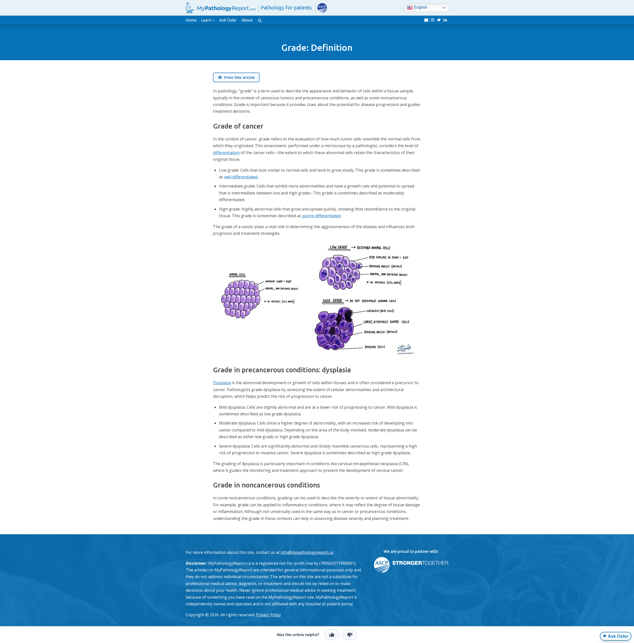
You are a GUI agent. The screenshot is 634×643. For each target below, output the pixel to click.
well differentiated (241, 177)
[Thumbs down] (349, 635)
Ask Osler (228, 20)
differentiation (226, 152)
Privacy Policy (268, 614)
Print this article (239, 77)
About (247, 20)
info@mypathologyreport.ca (307, 552)
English (420, 7)
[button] (260, 20)
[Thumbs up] (332, 635)
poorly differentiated (321, 215)
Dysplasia (222, 382)
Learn (206, 20)
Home (191, 20)
